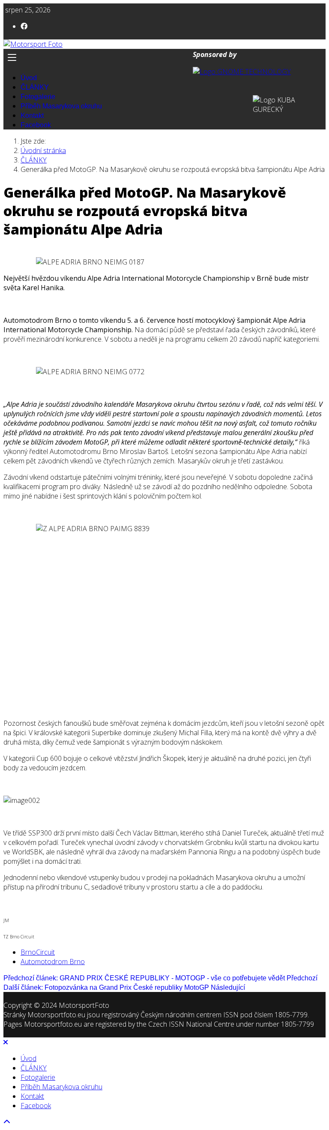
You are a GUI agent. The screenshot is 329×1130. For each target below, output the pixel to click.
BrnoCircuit (38, 952)
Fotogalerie (38, 96)
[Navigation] (164, 57)
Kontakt (32, 115)
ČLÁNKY (35, 87)
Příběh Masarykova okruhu (61, 106)
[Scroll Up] (6, 1122)
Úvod (29, 77)
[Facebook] (24, 26)
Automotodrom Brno (53, 961)
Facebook (36, 125)
